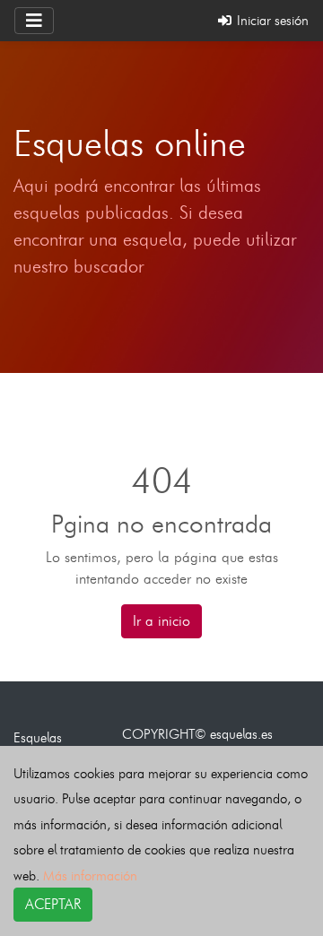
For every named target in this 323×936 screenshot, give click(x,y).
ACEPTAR (53, 904)
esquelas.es (241, 733)
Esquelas (37, 737)
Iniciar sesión (271, 20)
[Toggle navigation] (34, 20)
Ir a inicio (161, 620)
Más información (90, 875)
